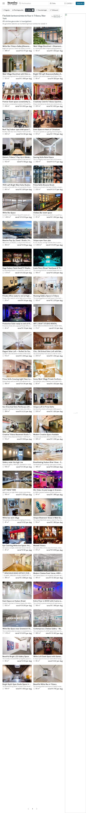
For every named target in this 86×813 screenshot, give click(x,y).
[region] (75, 413)
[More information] (46, 24)
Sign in (79, 3)
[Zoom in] (67, 804)
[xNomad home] (13, 3)
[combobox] (33, 3)
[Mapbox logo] (67, 811)
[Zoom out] (67, 807)
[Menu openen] (3, 3)
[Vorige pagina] (28, 808)
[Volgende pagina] (36, 808)
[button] (17, 43)
